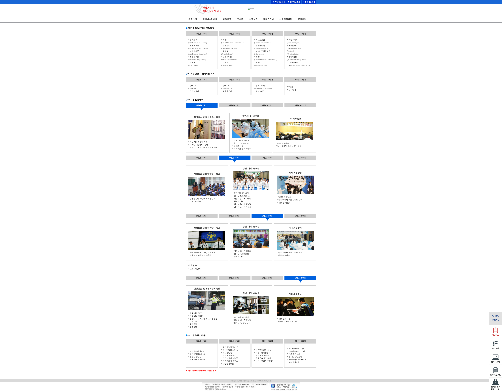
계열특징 (227, 19)
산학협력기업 (285, 19)
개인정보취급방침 (236, 381)
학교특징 (246, 381)
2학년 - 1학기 (267, 105)
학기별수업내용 (210, 19)
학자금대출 (267, 381)
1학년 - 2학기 (234, 105)
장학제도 (260, 381)
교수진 (240, 19)
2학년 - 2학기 (300, 105)
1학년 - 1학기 (201, 105)
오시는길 (253, 381)
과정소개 (193, 19)
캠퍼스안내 (268, 19)
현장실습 (253, 19)
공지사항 (302, 19)
